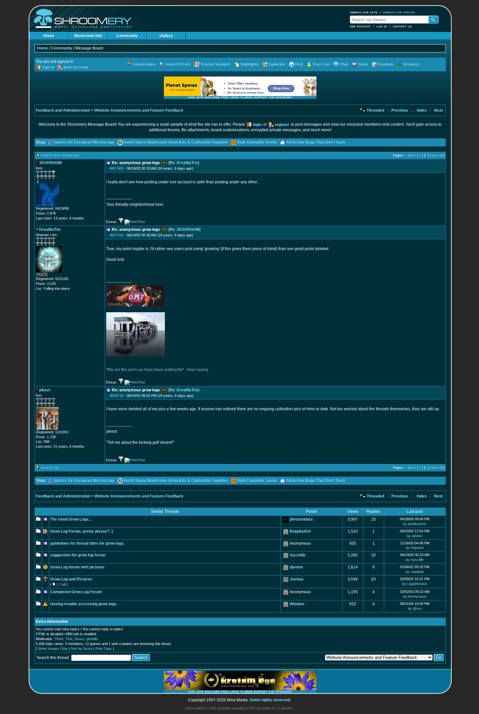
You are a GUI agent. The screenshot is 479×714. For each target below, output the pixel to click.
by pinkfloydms (415, 524)
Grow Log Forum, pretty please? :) (81, 531)
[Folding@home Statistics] (49, 275)
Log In (382, 26)
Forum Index (144, 64)
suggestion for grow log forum (78, 555)
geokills (92, 639)
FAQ (299, 64)
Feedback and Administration (63, 110)
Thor (68, 639)
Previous (399, 110)
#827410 (116, 235)
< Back (410, 155)
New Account (360, 26)
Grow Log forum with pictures (77, 567)
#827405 (116, 168)
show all (436, 155)
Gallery (166, 36)
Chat (344, 64)
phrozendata (301, 519)
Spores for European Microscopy (84, 142)
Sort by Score (82, 649)
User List (321, 64)
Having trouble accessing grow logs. (83, 604)
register (282, 124)
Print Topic (103, 649)
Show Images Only (53, 649)
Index (421, 110)
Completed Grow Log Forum (76, 592)
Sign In (48, 67)
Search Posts (178, 64)
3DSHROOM (188, 229)
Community (127, 36)
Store (363, 64)
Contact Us (402, 26)
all (63, 584)
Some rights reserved (270, 700)
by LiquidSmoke (414, 584)
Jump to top (49, 467)
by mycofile (415, 560)
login (257, 124)
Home (48, 36)
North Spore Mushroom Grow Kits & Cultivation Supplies (176, 142)
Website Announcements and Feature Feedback (138, 110)
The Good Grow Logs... (71, 519)
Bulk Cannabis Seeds (257, 142)
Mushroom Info (88, 36)
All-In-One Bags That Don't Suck (315, 142)
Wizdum (297, 604)
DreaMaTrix (187, 163)
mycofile (298, 555)
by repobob (415, 572)
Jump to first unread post (60, 155)
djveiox (296, 567)
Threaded (375, 110)
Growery (411, 64)
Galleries (277, 64)
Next (438, 110)
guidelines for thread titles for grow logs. (87, 543)
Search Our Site (363, 12)
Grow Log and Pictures (71, 579)
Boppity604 (300, 531)
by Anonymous (415, 596)
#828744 (116, 396)
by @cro (415, 608)
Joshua (296, 579)
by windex (415, 536)
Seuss (79, 639)
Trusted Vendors (215, 64)
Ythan (58, 639)
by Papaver (415, 548)
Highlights (249, 64)
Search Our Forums (399, 12)
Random (386, 64)
